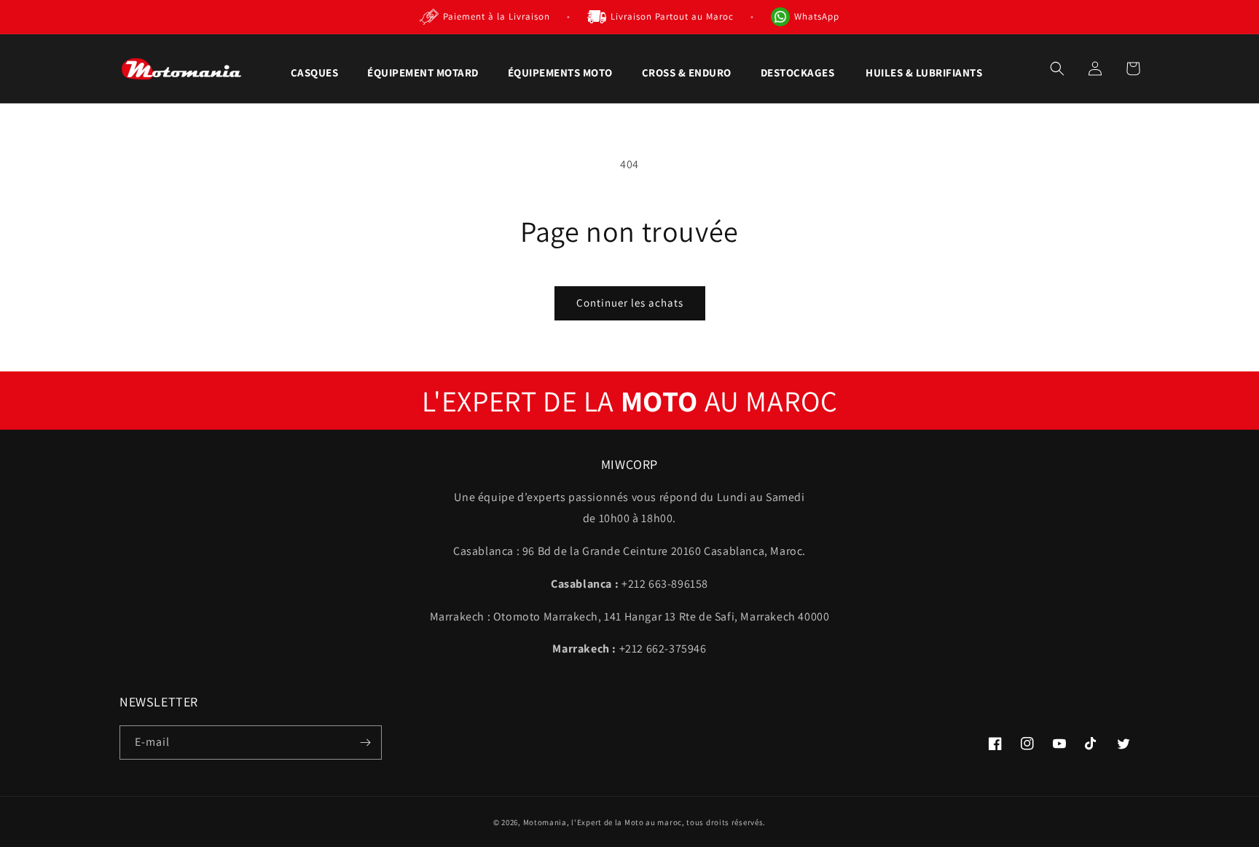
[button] (315, 73)
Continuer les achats (629, 303)
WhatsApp (816, 16)
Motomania (545, 822)
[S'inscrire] (365, 742)
